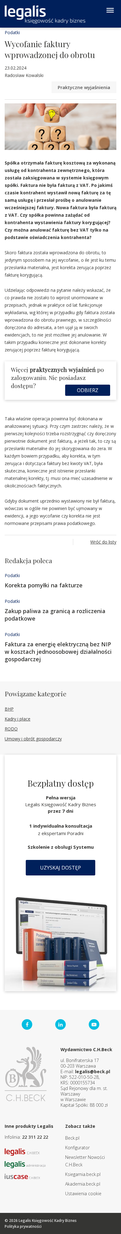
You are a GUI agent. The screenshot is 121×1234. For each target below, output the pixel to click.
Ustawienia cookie (83, 1193)
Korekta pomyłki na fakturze (44, 585)
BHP (9, 709)
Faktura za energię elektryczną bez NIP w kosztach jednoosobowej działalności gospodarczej (58, 651)
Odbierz (87, 390)
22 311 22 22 (35, 1137)
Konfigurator (77, 1147)
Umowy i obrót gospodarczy (33, 739)
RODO (11, 729)
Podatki (12, 32)
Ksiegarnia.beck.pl (83, 1174)
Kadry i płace (17, 719)
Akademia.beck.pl (82, 1184)
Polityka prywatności (23, 1226)
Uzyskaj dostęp (60, 867)
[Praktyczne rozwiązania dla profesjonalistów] (45, 14)
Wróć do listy (103, 542)
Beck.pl (72, 1138)
